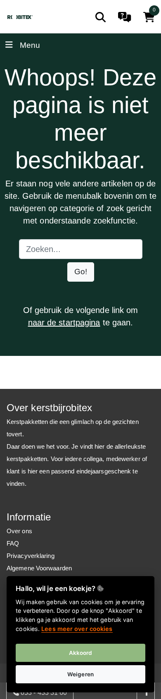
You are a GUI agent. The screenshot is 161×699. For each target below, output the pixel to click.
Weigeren (80, 674)
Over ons (19, 530)
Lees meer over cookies (76, 628)
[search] (100, 17)
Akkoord (80, 653)
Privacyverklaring (30, 555)
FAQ (13, 543)
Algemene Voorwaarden (39, 568)
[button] (80, 272)
